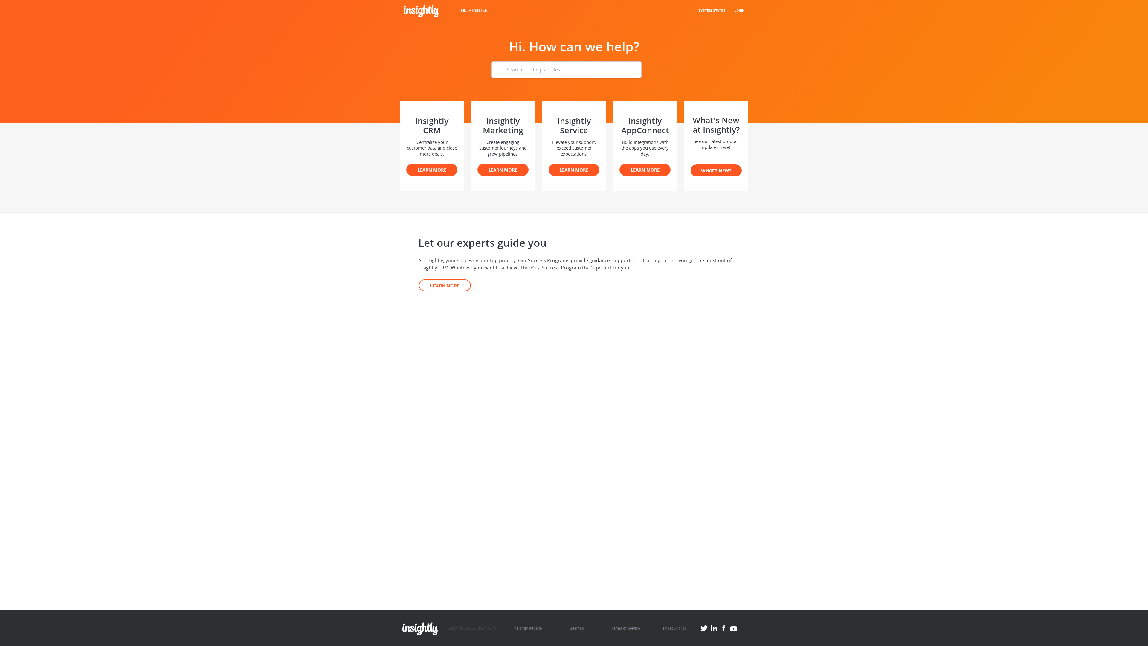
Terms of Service (626, 628)
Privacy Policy (674, 628)
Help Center (474, 10)
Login (739, 11)
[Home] (421, 10)
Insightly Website (528, 628)
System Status (712, 11)
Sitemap (577, 628)
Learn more (444, 286)
